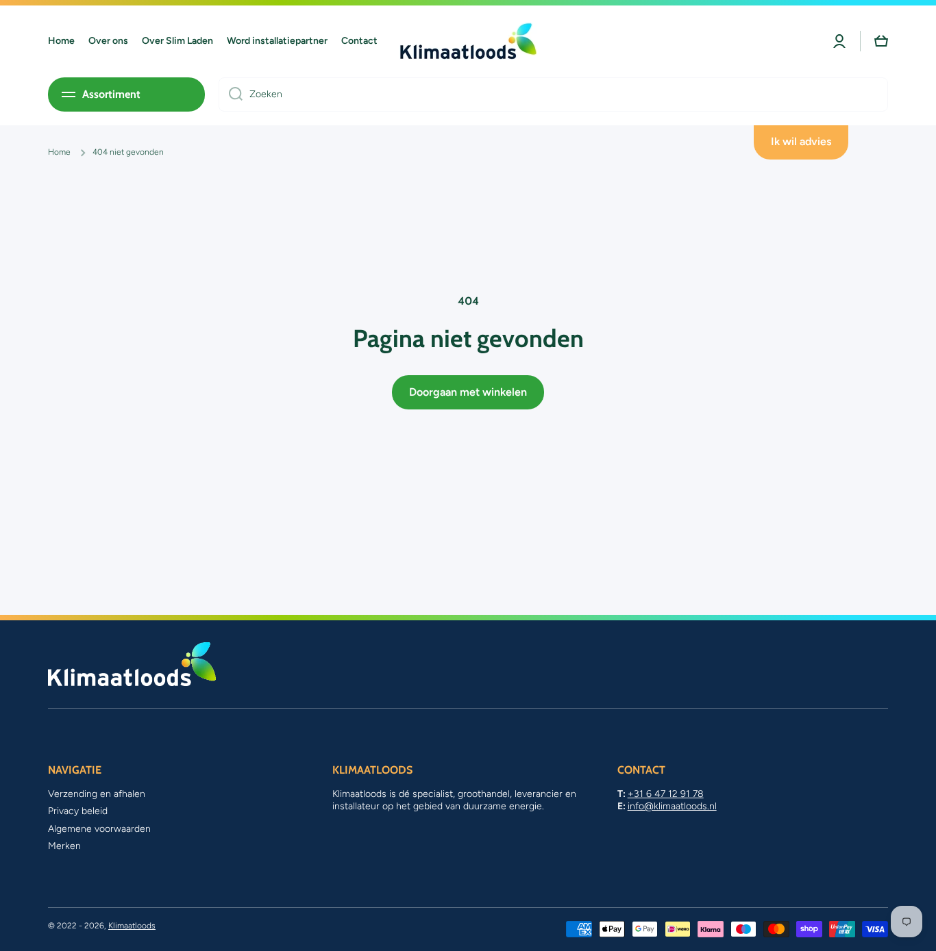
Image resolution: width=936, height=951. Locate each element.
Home (59, 152)
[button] (881, 41)
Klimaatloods (132, 925)
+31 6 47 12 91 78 (666, 794)
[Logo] (468, 41)
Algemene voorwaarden (99, 829)
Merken (64, 846)
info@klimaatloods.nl (672, 806)
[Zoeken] (231, 94)
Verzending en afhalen (96, 794)
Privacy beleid (78, 811)
